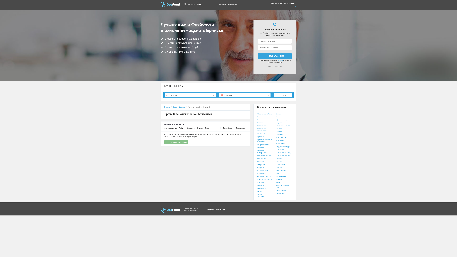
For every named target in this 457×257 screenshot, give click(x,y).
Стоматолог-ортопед (283, 152)
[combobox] (190, 95)
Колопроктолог (262, 170)
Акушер (260, 117)
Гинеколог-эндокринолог (262, 152)
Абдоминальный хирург (265, 114)
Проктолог (279, 129)
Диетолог (260, 162)
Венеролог (261, 134)
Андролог (260, 123)
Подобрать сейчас (275, 56)
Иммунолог (261, 165)
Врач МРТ (260, 137)
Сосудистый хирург (283, 147)
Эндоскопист (280, 193)
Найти (283, 95)
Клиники (179, 86)
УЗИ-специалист (282, 170)
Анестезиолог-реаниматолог (262, 130)
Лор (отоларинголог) (264, 176)
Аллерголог (261, 120)
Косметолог (261, 173)
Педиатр (279, 123)
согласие (280, 60)
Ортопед (279, 117)
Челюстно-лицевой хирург (282, 186)
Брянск (199, 4)
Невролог (260, 185)
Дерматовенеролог (264, 156)
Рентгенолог (280, 144)
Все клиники (232, 4)
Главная (167, 107)
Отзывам (200, 128)
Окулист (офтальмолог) (262, 195)
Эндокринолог (281, 190)
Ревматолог (280, 141)
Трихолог (279, 167)
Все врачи (222, 4)
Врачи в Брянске (179, 107)
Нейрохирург (261, 188)
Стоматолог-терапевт (283, 155)
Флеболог (279, 179)
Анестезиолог (262, 126)
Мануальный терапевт (265, 179)
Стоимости (191, 128)
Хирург (278, 182)
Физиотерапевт (281, 176)
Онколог (279, 114)
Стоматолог (280, 150)
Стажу (207, 128)
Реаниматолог (281, 138)
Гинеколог (260, 148)
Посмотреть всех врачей (177, 142)
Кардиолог (261, 167)
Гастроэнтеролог (263, 145)
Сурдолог (279, 158)
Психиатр (279, 132)
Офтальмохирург (282, 120)
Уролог (278, 173)
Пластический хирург (283, 126)
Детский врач (227, 128)
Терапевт (279, 161)
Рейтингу (182, 128)
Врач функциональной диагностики (265, 141)
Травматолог (280, 164)
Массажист (261, 182)
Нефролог (260, 191)
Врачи (167, 86)
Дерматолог (261, 159)
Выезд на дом (241, 128)
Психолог (279, 135)
